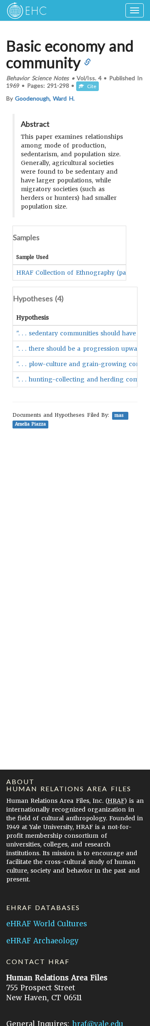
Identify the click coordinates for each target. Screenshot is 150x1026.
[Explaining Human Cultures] (24, 10)
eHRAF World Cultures (46, 923)
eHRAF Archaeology (42, 940)
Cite (90, 86)
